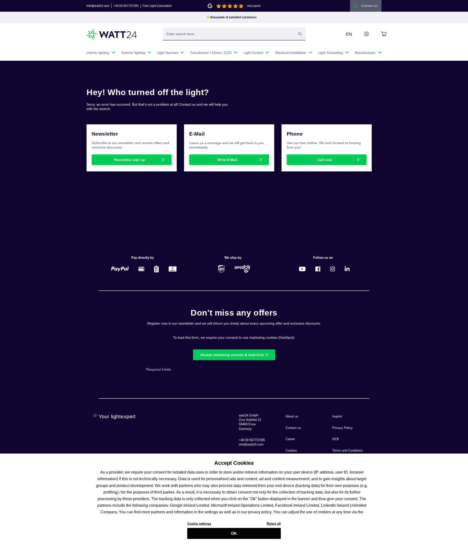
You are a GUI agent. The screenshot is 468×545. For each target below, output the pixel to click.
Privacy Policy (342, 428)
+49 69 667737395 (126, 6)
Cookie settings (199, 523)
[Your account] (361, 34)
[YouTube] (302, 268)
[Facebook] (318, 268)
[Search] (300, 34)
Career (290, 439)
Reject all (274, 523)
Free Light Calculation (157, 6)
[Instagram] (332, 268)
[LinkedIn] (347, 268)
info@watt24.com (98, 6)
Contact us (293, 428)
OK (234, 533)
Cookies (291, 450)
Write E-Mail (227, 160)
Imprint (337, 416)
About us (292, 416)
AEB (335, 439)
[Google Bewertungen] (210, 5)
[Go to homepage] (112, 34)
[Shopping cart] (378, 34)
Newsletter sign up (129, 160)
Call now (325, 160)
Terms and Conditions (347, 450)
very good (253, 6)
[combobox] (229, 34)
